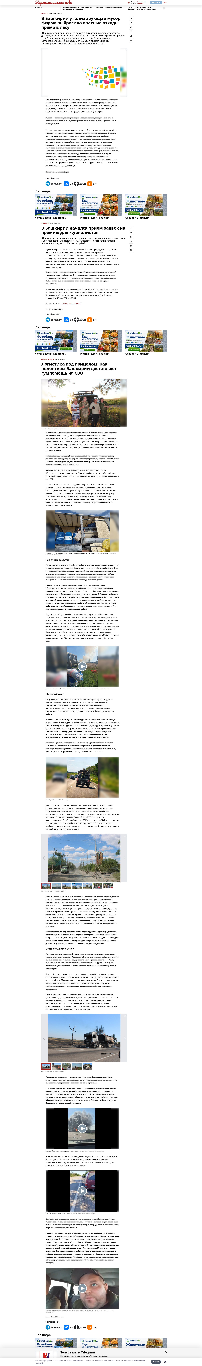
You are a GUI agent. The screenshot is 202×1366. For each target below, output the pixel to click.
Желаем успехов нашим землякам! (108, 7)
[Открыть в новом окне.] (54, 183)
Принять (156, 1362)
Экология (45, 13)
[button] (124, 858)
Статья (38, 8)
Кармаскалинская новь (53, 2)
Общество (45, 223)
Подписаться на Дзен (141, 2)
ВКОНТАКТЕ (156, 2)
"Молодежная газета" (71, 303)
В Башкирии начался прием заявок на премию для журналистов (77, 8)
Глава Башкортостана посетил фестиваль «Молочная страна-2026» (142, 8)
